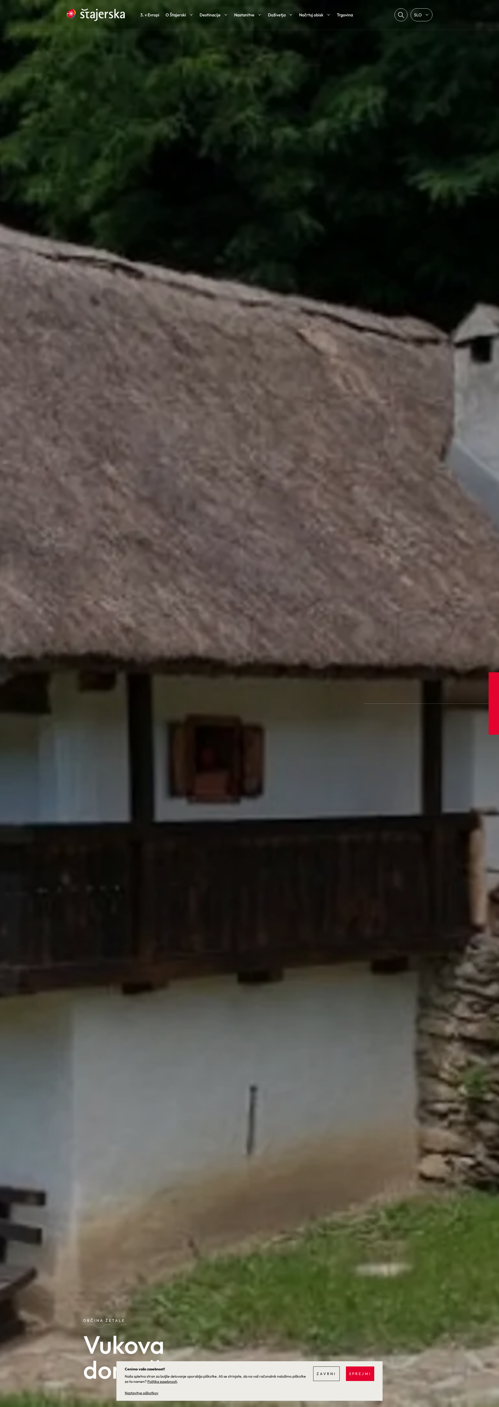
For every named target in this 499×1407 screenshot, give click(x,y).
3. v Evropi (149, 14)
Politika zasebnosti (162, 1381)
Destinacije (210, 14)
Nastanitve (244, 14)
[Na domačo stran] (96, 15)
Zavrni (326, 1373)
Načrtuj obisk (311, 14)
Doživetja (277, 14)
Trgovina (345, 14)
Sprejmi (360, 1373)
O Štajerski (176, 14)
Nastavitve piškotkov (141, 1393)
